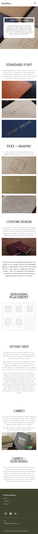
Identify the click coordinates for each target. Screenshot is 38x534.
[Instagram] (6, 513)
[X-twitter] (15, 513)
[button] (35, 3)
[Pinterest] (10, 513)
